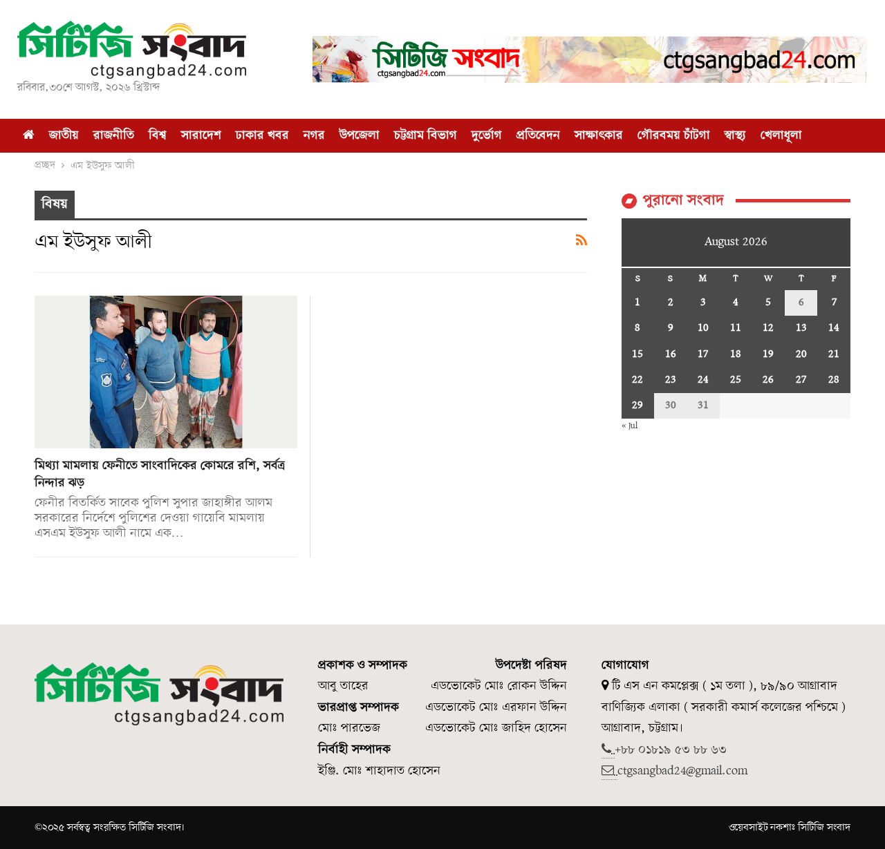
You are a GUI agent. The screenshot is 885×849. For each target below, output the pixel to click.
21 (833, 354)
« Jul (629, 426)
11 (735, 328)
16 (670, 354)
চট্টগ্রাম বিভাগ (425, 136)
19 (768, 354)
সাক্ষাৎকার (599, 136)
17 (703, 354)
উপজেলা (359, 136)
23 (670, 380)
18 (735, 354)
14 (833, 328)
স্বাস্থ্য (735, 136)
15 (637, 354)
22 (637, 380)
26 (768, 380)
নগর (314, 136)
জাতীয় (64, 136)
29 (637, 405)
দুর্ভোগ (487, 136)
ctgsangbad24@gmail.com (682, 771)
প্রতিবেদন (538, 136)
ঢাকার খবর (262, 136)
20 (801, 354)
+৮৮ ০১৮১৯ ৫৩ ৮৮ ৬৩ (671, 750)
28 (833, 380)
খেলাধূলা (781, 136)
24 (703, 380)
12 (768, 328)
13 (801, 328)
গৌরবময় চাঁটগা (673, 136)
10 (703, 328)
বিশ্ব (158, 136)
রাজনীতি (113, 136)
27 (801, 380)
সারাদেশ (201, 136)
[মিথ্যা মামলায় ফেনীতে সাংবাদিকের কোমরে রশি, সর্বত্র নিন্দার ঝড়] (166, 372)
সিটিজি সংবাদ (824, 827)
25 (735, 380)
